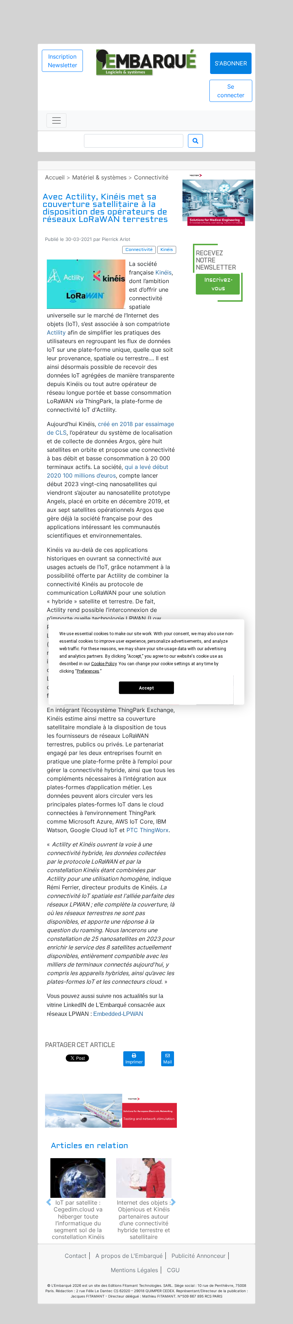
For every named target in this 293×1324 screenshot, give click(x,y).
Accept (146, 687)
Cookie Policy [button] (103, 663)
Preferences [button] (88, 671)
